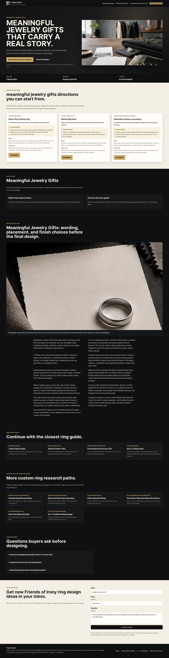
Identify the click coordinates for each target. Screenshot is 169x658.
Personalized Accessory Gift (138, 3)
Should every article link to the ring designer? (26, 562)
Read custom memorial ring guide (20, 59)
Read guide (14, 155)
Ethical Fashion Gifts (122, 3)
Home (117, 651)
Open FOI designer (42, 59)
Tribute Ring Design (108, 3)
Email (93, 588)
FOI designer (144, 651)
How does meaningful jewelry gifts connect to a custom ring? (31, 554)
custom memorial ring (156, 3)
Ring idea (94, 609)
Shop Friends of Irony (156, 651)
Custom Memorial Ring (128, 651)
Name (93, 598)
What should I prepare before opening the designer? (28, 570)
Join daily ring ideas (126, 627)
